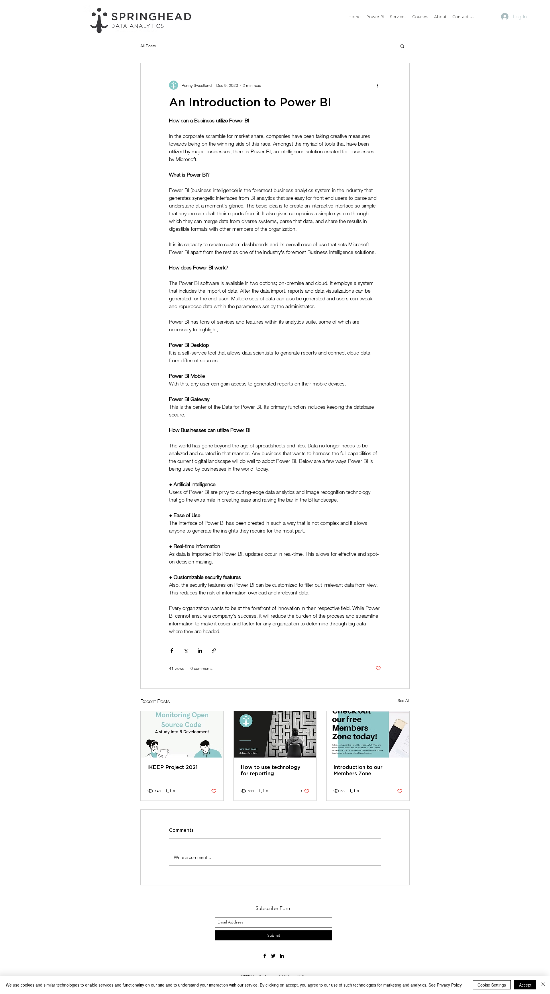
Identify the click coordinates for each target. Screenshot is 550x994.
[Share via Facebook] (171, 650)
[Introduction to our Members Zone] (368, 734)
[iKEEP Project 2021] (182, 734)
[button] (402, 46)
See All (404, 700)
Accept (525, 985)
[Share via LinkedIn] (200, 650)
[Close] (543, 984)
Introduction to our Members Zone (357, 770)
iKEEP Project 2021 (173, 767)
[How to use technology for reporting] (275, 734)
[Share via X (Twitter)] (185, 650)
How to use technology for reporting (270, 770)
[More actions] (377, 85)
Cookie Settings (492, 985)
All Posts (148, 45)
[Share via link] (214, 650)
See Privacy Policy (445, 985)
